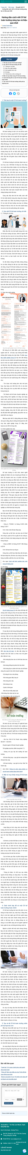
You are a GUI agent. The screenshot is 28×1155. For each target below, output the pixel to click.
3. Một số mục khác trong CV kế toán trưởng (13, 76)
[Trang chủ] (6, 1)
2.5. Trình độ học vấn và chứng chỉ (12, 74)
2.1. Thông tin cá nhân (9, 66)
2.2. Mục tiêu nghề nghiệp (9, 68)
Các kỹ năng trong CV (9, 610)
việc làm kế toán (9, 651)
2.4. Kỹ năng (6, 72)
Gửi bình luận (8, 1103)
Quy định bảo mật (6, 1150)
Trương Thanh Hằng (7, 25)
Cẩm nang (11, 7)
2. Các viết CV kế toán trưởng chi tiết (11, 64)
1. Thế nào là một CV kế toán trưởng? (12, 62)
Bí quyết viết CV (20, 7)
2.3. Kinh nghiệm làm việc (9, 70)
